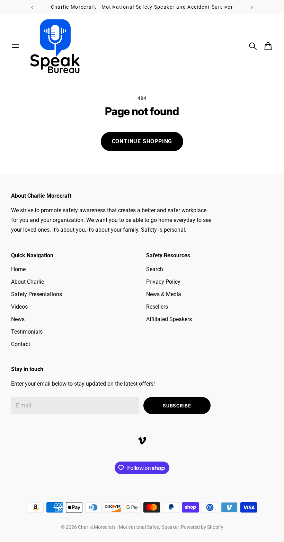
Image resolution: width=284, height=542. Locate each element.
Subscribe (177, 405)
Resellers (157, 306)
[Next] (251, 7)
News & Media (163, 294)
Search (154, 269)
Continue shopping (142, 141)
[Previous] (32, 7)
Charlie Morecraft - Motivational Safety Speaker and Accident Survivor (142, 7)
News (18, 319)
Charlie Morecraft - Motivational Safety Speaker (128, 527)
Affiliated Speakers (169, 319)
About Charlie (27, 281)
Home (18, 269)
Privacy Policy (163, 281)
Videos (19, 306)
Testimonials (27, 331)
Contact (20, 344)
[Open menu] (15, 46)
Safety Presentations (36, 294)
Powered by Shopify (202, 527)
